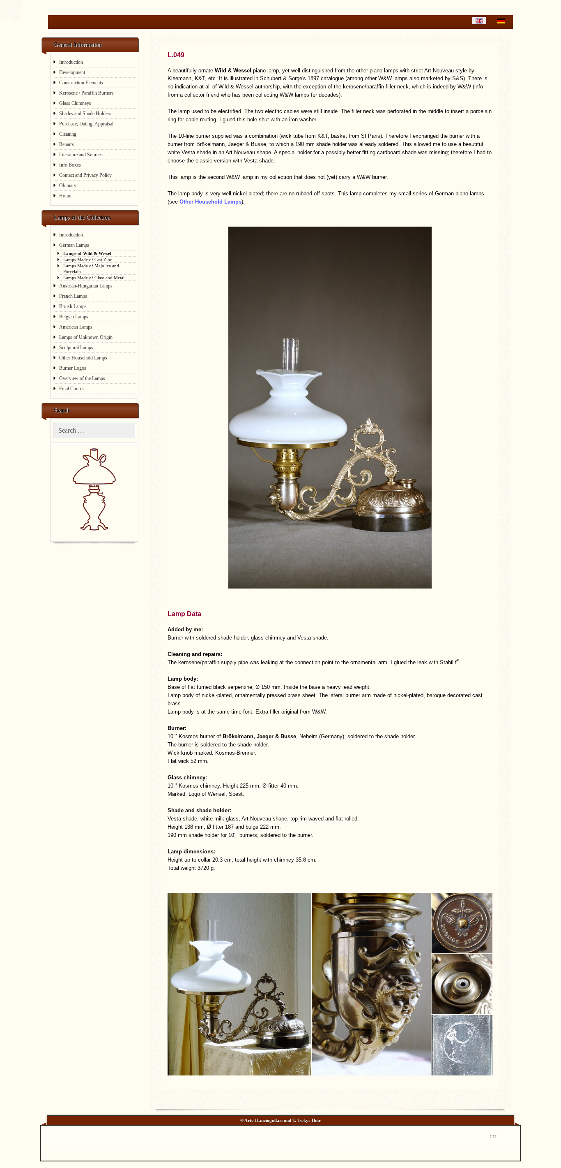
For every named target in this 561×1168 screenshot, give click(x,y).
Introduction (71, 62)
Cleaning (67, 134)
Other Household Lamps (83, 358)
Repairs (66, 144)
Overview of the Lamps (82, 378)
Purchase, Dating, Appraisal (86, 124)
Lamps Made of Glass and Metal (93, 277)
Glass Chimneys (75, 103)
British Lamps (73, 306)
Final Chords (72, 389)
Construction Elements (81, 83)
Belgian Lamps (73, 317)
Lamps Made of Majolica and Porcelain (91, 268)
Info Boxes (70, 165)
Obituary (67, 185)
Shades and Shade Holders (85, 113)
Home (65, 196)
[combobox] (94, 430)
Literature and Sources (81, 155)
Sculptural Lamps (76, 347)
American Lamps (75, 327)
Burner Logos (72, 368)
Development (72, 72)
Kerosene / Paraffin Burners (86, 93)
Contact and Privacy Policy (85, 175)
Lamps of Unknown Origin (86, 337)
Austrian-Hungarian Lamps (86, 286)
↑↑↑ (493, 1135)
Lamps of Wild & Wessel (87, 253)
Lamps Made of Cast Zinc (87, 259)
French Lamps (73, 296)
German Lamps (74, 245)
